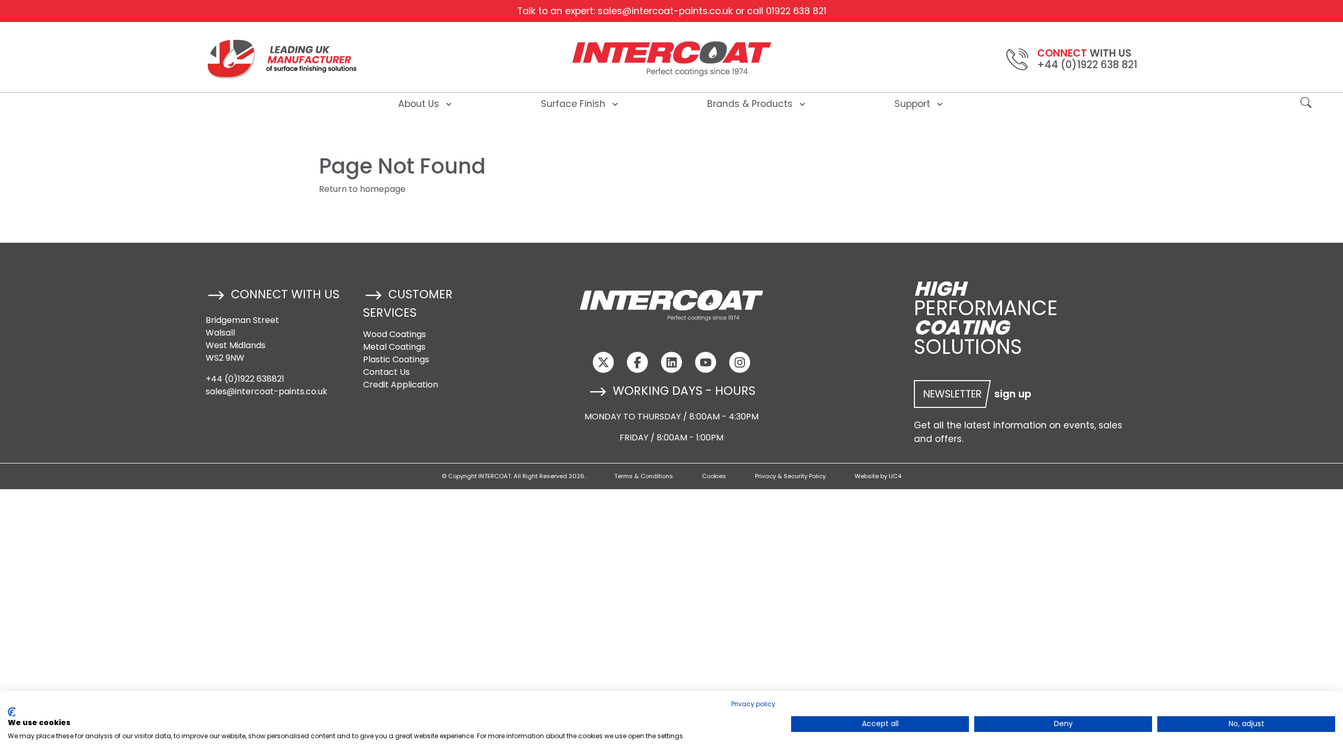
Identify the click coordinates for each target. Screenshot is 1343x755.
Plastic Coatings (396, 359)
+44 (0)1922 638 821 (1087, 65)
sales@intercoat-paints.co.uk (665, 11)
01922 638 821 (796, 11)
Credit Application (400, 385)
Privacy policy (753, 703)
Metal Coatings (394, 347)
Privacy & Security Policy (790, 476)
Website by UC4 (878, 476)
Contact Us (386, 372)
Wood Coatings (394, 334)
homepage (383, 189)
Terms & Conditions (643, 476)
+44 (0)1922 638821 (245, 379)
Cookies (714, 476)
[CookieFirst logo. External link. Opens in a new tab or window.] (12, 712)
